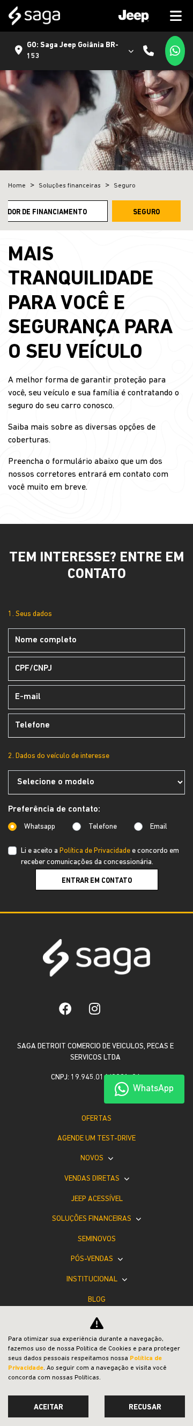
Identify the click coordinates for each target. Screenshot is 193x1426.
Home (17, 186)
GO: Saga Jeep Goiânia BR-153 (72, 51)
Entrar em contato (97, 880)
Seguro (146, 212)
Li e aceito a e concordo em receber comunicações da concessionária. (100, 856)
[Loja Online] (117, 1008)
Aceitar (48, 1408)
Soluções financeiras (92, 1219)
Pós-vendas (93, 1259)
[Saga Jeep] (34, 15)
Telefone (102, 827)
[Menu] (146, 15)
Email (158, 827)
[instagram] (94, 1008)
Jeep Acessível (97, 1199)
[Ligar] (148, 51)
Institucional (92, 1279)
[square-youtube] (134, 1008)
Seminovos (97, 1239)
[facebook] (65, 1008)
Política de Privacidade (95, 851)
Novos (92, 1158)
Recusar (145, 1408)
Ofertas (96, 1119)
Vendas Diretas (92, 1179)
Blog (97, 1300)
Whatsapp (39, 827)
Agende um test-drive (96, 1139)
